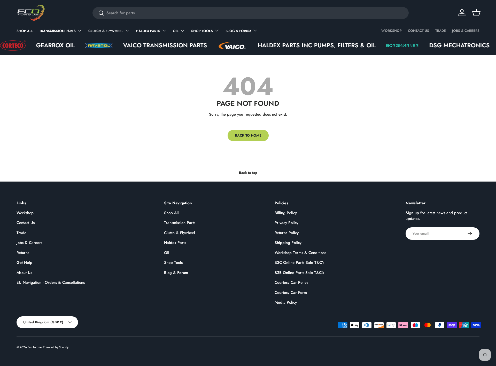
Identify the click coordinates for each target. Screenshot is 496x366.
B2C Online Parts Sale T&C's (299, 262)
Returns (23, 253)
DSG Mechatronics (451, 45)
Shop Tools (202, 30)
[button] (476, 12)
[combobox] (250, 13)
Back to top (248, 172)
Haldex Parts (148, 30)
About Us (24, 272)
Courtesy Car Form (291, 292)
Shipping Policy (288, 242)
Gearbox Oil (46, 45)
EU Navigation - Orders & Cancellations (51, 282)
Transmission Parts (57, 30)
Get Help (24, 262)
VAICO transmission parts (156, 45)
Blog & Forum (238, 30)
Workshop (391, 30)
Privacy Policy (286, 223)
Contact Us (418, 30)
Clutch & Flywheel (105, 30)
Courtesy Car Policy (291, 282)
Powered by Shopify (55, 347)
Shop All (25, 30)
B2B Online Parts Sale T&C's (299, 272)
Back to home (248, 135)
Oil (176, 30)
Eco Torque (34, 347)
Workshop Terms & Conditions (300, 253)
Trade (440, 30)
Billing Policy (286, 213)
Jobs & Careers (465, 30)
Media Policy (286, 302)
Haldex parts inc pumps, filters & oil (308, 45)
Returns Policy (287, 233)
